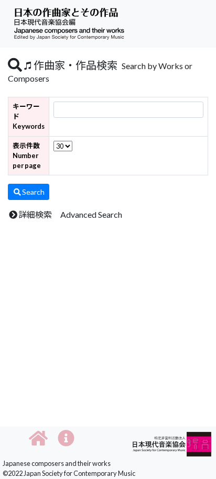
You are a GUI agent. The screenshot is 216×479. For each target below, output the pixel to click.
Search (33, 191)
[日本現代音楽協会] (172, 443)
